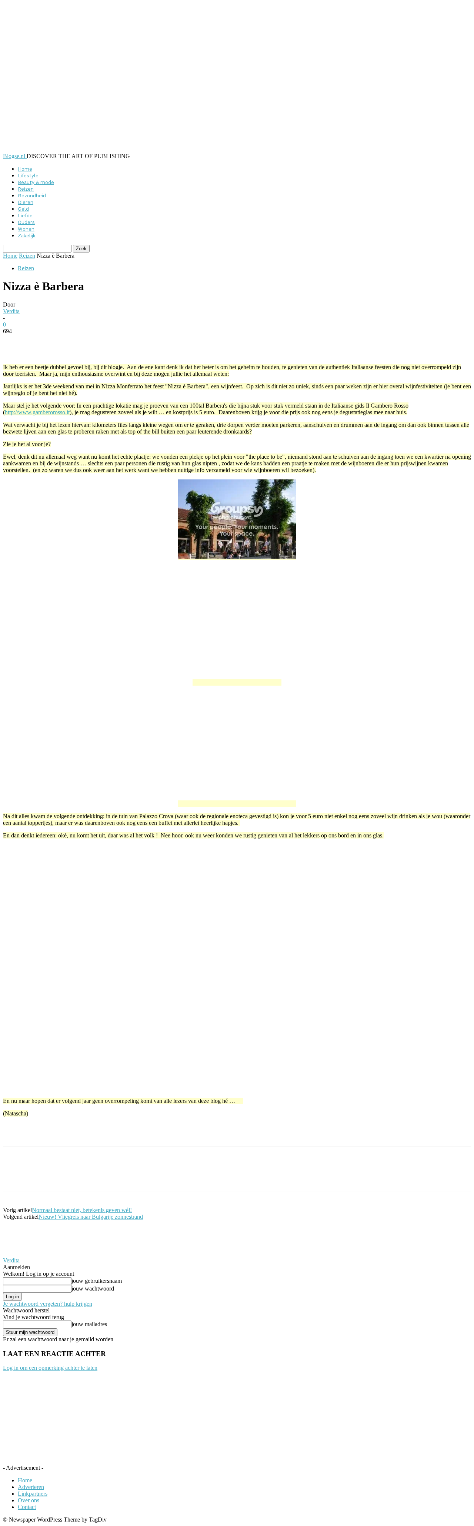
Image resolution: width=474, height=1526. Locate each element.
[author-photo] (21, 1254)
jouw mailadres (89, 1324)
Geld (23, 209)
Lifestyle (28, 175)
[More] (183, 342)
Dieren (25, 202)
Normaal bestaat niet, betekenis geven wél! (82, 1210)
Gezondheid (32, 195)
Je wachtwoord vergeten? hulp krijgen (47, 1304)
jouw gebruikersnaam (96, 1281)
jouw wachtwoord (92, 1288)
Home (25, 169)
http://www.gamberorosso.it (37, 412)
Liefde (25, 215)
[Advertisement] (89, 1134)
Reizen (26, 189)
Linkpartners (32, 1493)
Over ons (28, 1500)
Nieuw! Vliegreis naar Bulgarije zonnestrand (91, 1217)
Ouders (26, 222)
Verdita (11, 311)
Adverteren (31, 1487)
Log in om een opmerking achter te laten (50, 1368)
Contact (27, 1507)
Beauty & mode (36, 182)
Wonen (26, 229)
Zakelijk (27, 235)
